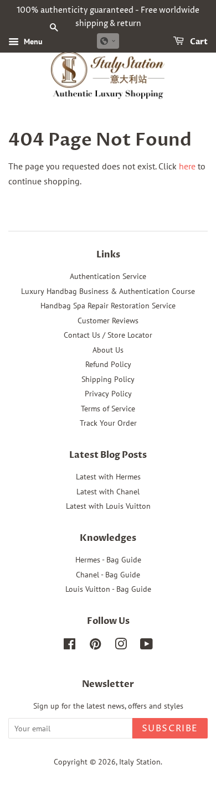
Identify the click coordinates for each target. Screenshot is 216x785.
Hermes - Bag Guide (108, 560)
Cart (198, 42)
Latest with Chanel (108, 492)
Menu (32, 42)
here (187, 166)
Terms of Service (108, 409)
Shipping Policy (108, 379)
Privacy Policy (108, 394)
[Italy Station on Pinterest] (95, 646)
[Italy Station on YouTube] (146, 646)
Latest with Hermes (108, 477)
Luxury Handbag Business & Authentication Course (108, 291)
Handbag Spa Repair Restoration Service (108, 306)
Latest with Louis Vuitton (108, 506)
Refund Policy (108, 364)
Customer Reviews (108, 321)
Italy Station (140, 762)
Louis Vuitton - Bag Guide (108, 589)
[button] (108, 41)
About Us (108, 350)
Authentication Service (108, 276)
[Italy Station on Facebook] (69, 646)
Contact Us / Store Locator (108, 335)
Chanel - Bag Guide (108, 575)
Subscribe (170, 728)
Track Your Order (108, 423)
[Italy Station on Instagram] (121, 646)
